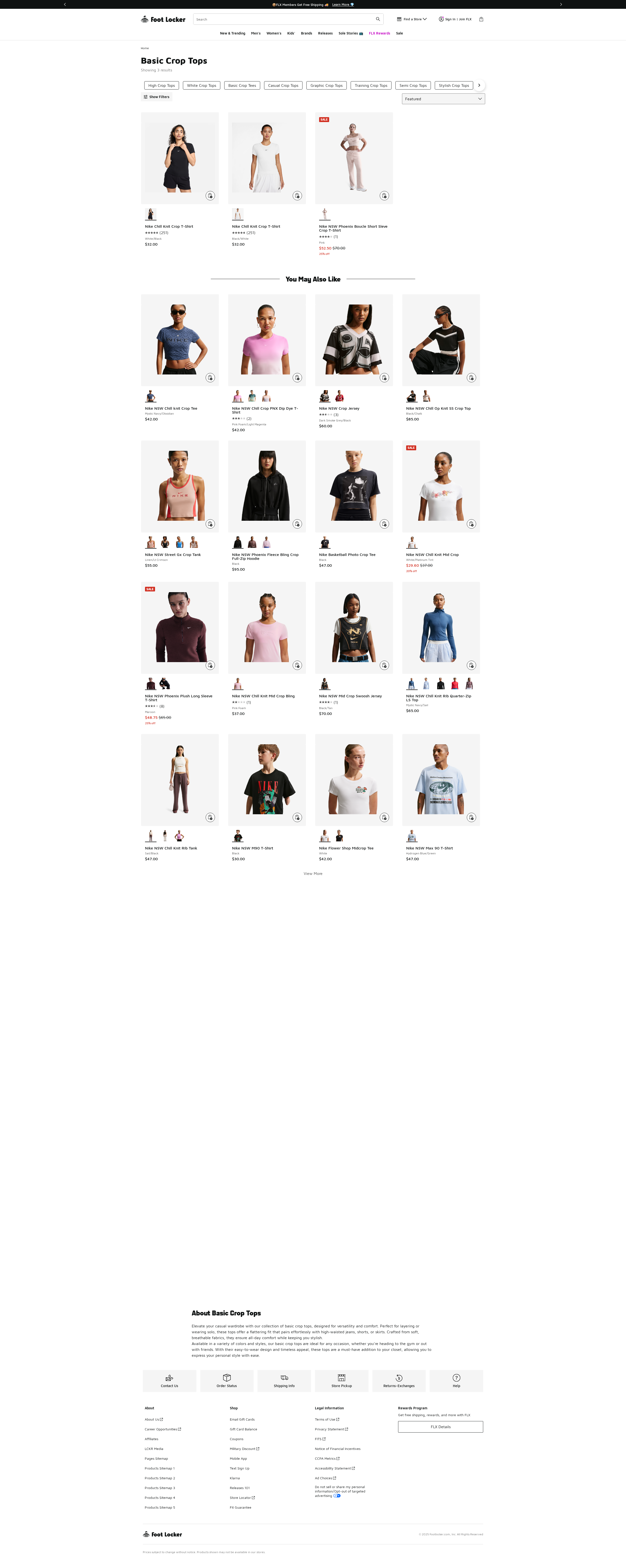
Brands (306, 33)
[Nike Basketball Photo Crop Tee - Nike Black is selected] (325, 542)
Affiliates (151, 1439)
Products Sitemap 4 (160, 1497)
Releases (325, 33)
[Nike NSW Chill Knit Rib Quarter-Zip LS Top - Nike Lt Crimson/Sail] (455, 684)
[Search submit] (378, 19)
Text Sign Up (239, 1468)
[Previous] (65, 4)
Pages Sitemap (156, 1458)
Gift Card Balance (243, 1429)
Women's (274, 33)
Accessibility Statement (333, 1468)
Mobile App (238, 1458)
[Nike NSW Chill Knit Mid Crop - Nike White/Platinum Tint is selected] (412, 542)
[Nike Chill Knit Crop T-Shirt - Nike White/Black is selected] (150, 214)
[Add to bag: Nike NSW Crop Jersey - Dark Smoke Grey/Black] (384, 377)
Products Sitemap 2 (160, 1478)
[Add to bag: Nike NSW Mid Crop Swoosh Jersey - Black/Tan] (384, 665)
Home (145, 48)
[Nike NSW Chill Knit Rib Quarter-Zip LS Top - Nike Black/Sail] (441, 684)
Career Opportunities (161, 1429)
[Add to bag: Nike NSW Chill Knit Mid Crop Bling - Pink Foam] (297, 665)
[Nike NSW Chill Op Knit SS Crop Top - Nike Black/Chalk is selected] (412, 396)
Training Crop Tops (371, 85)
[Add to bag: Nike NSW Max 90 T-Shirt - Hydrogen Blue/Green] (471, 817)
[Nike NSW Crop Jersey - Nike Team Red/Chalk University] (339, 396)
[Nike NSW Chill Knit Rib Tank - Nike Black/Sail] (165, 836)
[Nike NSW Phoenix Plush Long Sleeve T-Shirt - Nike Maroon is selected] (150, 684)
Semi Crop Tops (413, 85)
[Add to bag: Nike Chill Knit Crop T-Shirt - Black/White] (297, 195)
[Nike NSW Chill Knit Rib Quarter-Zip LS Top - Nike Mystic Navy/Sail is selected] (412, 684)
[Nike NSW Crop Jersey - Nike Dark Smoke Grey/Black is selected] (325, 396)
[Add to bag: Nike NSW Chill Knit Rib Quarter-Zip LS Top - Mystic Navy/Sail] (471, 665)
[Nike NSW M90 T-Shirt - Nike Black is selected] (238, 836)
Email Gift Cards (242, 1419)
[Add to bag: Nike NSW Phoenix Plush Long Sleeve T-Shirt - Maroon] (210, 665)
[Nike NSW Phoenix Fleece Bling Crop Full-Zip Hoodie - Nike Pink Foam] (266, 542)
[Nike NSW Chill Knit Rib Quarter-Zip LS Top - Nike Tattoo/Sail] (469, 684)
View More (313, 873)
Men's (256, 33)
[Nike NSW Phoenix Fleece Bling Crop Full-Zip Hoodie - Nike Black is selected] (238, 542)
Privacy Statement (329, 1429)
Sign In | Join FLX (458, 19)
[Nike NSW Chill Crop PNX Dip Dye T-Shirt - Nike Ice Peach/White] (266, 396)
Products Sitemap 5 (160, 1507)
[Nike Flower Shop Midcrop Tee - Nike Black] (339, 836)
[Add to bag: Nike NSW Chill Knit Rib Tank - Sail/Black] (210, 817)
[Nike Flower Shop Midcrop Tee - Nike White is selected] (325, 836)
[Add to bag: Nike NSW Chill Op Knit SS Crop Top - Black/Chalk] (471, 377)
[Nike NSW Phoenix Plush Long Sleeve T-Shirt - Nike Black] (165, 684)
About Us (152, 1419)
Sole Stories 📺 (351, 33)
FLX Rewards (379, 33)
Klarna (235, 1478)
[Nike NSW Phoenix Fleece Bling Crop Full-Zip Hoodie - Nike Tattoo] (252, 542)
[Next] (561, 4)
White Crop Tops (201, 85)
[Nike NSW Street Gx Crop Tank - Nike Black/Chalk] (165, 542)
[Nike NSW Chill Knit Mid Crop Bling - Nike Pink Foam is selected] (238, 684)
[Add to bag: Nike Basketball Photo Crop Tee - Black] (384, 524)
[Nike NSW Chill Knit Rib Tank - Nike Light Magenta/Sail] (179, 836)
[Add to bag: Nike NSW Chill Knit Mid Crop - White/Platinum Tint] (471, 524)
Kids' (291, 33)
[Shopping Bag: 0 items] (481, 19)
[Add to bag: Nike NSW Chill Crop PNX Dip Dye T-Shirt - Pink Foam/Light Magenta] (297, 377)
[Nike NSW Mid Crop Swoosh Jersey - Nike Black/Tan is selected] (325, 684)
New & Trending (232, 33)
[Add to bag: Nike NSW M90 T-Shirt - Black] (297, 817)
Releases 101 (240, 1488)
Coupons (236, 1439)
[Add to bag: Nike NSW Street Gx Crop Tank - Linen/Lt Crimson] (210, 524)
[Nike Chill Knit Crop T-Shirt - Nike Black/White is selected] (238, 214)
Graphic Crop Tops (327, 85)
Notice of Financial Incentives (337, 1449)
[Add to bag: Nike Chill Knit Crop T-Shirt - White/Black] (210, 195)
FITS (318, 1439)
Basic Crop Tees (242, 85)
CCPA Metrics (325, 1458)
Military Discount (242, 1449)
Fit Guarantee (240, 1507)
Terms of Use (325, 1419)
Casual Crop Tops (283, 85)
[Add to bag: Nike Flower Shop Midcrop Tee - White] (384, 817)
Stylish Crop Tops (454, 85)
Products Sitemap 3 (160, 1488)
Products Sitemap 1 (160, 1468)
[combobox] (288, 19)
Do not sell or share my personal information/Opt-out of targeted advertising (340, 1491)
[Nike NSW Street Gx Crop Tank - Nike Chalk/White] (194, 542)
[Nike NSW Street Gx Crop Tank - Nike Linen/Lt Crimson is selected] (150, 542)
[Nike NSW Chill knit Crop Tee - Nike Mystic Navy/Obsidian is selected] (150, 396)
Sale (399, 33)
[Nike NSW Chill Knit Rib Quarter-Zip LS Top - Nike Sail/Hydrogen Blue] (426, 684)
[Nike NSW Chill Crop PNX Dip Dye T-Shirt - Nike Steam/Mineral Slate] (252, 396)
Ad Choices (323, 1478)
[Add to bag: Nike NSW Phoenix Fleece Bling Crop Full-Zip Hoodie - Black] (297, 524)
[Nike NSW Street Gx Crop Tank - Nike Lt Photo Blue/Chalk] (179, 542)
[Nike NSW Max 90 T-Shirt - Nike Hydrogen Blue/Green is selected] (412, 836)
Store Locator (240, 1497)
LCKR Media (154, 1449)
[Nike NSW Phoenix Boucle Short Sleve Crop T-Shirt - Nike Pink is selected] (325, 214)
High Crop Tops (161, 85)
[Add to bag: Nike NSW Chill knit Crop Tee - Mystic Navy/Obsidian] (210, 377)
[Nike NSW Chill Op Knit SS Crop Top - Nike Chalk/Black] (426, 396)
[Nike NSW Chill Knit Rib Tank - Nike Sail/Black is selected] (150, 836)
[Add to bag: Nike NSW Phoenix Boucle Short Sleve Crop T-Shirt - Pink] (384, 195)
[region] (313, 4)
